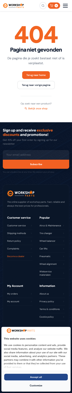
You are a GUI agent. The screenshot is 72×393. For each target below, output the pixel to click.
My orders (12, 293)
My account (13, 301)
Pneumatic (45, 256)
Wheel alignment (48, 264)
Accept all (36, 377)
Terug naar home (36, 75)
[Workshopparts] (13, 5)
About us (44, 293)
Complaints (13, 248)
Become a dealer (15, 256)
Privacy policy (46, 301)
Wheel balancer (47, 240)
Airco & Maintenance (50, 225)
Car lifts (43, 248)
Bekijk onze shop (38, 108)
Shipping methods (16, 233)
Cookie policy (46, 316)
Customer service (16, 225)
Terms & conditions (49, 309)
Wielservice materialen (45, 273)
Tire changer (45, 233)
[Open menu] (65, 5)
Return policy (14, 240)
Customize (36, 385)
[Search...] (42, 5)
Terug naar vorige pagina (36, 85)
